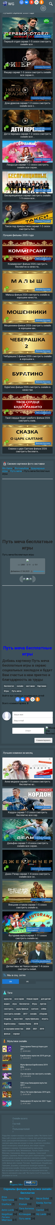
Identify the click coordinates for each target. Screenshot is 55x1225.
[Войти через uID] (21, 2)
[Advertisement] (27, 509)
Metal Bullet (42, 1198)
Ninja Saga (24, 1198)
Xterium (23, 1204)
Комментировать (43, 740)
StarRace (6, 1204)
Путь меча (16, 471)
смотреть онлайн (12, 1014)
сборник (43, 1014)
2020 (28, 1029)
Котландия (25, 1214)
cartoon (34, 1009)
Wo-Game (7, 468)
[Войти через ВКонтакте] (26, 2)
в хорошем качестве (13, 1029)
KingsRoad (7, 1214)
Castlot (40, 1210)
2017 (25, 1014)
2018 (36, 1024)
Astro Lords (8, 1210)
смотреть (8, 1009)
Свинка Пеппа (24, 1024)
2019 (42, 1029)
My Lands (41, 1214)
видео (7, 1004)
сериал (16, 1034)
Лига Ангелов (26, 1208)
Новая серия (32, 999)
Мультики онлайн (17, 1041)
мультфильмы (32, 1019)
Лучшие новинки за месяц (18, 752)
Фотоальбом (22, 468)
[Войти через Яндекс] (31, 2)
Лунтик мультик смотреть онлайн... (36, 1074)
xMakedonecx (38, 571)
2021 (35, 1029)
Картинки (41, 686)
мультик (8, 999)
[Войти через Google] (36, 2)
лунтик (43, 1004)
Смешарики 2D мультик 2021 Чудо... (36, 1101)
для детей (45, 999)
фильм (7, 1034)
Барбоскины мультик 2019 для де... (36, 1056)
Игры (6, 691)
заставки (30, 686)
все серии (19, 999)
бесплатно (9, 686)
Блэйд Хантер (43, 1202)
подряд (7, 1019)
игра (14, 1004)
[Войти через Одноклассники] (41, 2)
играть (45, 1019)
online (43, 1009)
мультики (18, 1019)
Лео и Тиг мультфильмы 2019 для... (35, 1092)
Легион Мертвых (7, 1218)
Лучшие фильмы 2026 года (18, 235)
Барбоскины (10, 1024)
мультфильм (22, 1009)
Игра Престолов (8, 1198)
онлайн (20, 686)
